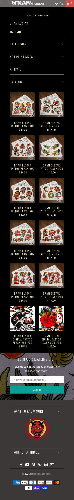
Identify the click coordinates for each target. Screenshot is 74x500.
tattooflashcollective (41, 473)
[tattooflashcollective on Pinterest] (40, 465)
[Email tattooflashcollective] (52, 465)
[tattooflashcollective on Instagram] (46, 465)
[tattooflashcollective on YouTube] (27, 465)
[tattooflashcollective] (21, 3)
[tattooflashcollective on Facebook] (21, 465)
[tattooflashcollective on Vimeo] (33, 465)
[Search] (61, 3)
